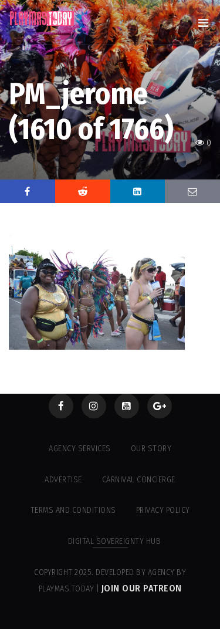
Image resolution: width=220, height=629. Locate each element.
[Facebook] (61, 406)
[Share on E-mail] (192, 191)
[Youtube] (126, 406)
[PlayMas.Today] (42, 18)
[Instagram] (94, 406)
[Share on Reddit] (82, 191)
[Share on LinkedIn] (137, 191)
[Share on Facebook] (27, 191)
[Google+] (159, 406)
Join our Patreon (141, 588)
